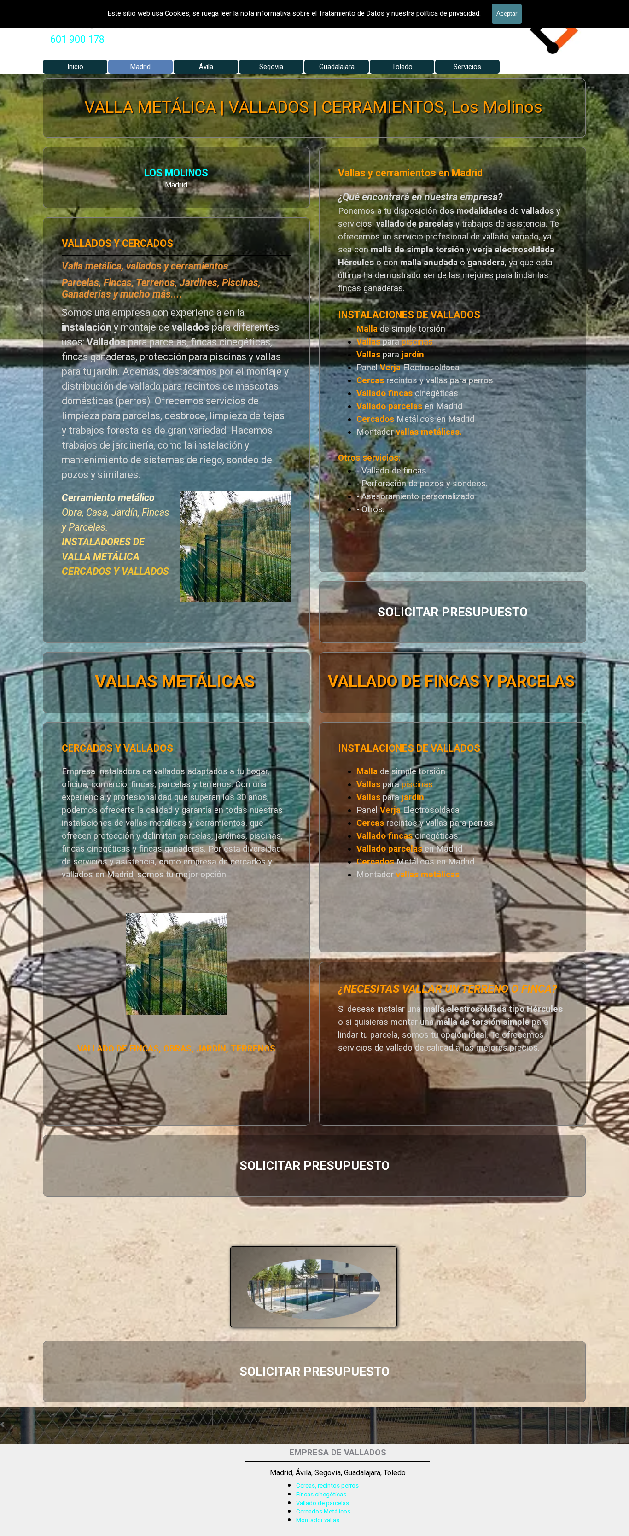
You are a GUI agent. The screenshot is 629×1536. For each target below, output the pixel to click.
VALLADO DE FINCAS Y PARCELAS (451, 681)
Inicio (75, 67)
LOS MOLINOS (176, 173)
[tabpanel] (77, 39)
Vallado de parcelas (322, 1503)
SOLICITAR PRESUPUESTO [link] (453, 612)
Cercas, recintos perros (327, 1485)
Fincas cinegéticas (321, 1494)
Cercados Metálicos (323, 1511)
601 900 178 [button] (77, 39)
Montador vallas (317, 1520)
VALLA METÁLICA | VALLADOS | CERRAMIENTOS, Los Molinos (314, 107)
